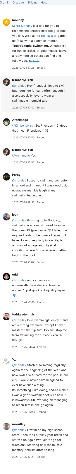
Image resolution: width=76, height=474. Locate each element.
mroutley (18, 424)
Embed (41, 67)
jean (15, 214)
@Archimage (21, 155)
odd (15, 274)
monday (18, 20)
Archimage (20, 120)
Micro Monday (22, 26)
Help (44, 2)
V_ (14, 359)
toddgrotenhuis (23, 314)
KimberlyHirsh (22, 80)
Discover (19, 2)
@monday (19, 85)
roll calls (47, 36)
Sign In (4, 2)
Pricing (33, 2)
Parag (16, 174)
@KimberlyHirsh (23, 125)
